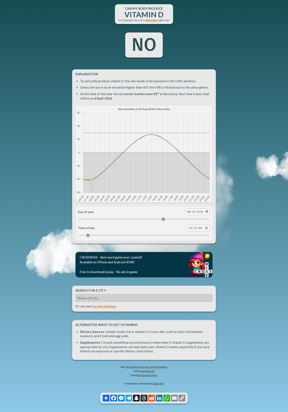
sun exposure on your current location (146, 366)
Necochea (151, 20)
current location (104, 306)
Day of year (86, 212)
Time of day (86, 228)
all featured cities (147, 375)
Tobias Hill (157, 383)
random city (147, 371)
